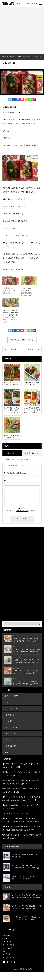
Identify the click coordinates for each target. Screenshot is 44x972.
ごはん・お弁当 (11, 708)
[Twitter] (7, 962)
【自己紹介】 (7, 935)
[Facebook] (4, 962)
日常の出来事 (11, 746)
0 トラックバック (31, 453)
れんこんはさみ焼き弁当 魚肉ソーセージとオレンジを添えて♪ (10, 312)
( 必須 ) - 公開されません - (15, 473)
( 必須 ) (14, 465)
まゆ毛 (10, 721)
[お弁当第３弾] (10, 280)
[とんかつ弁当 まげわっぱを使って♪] (29, 280)
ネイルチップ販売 (11, 696)
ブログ (7, 702)
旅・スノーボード (12, 740)
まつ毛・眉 (10, 715)
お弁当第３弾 (7, 288)
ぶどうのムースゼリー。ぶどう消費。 (16, 813)
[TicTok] (14, 962)
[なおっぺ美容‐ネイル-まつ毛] (8, 3)
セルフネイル (11, 733)
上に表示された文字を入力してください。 (22, 510)
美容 (6, 752)
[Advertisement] (22, 30)
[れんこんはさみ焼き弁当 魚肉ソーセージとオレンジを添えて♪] (10, 302)
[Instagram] (11, 962)
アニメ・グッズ (11, 727)
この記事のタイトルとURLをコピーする (22, 340)
